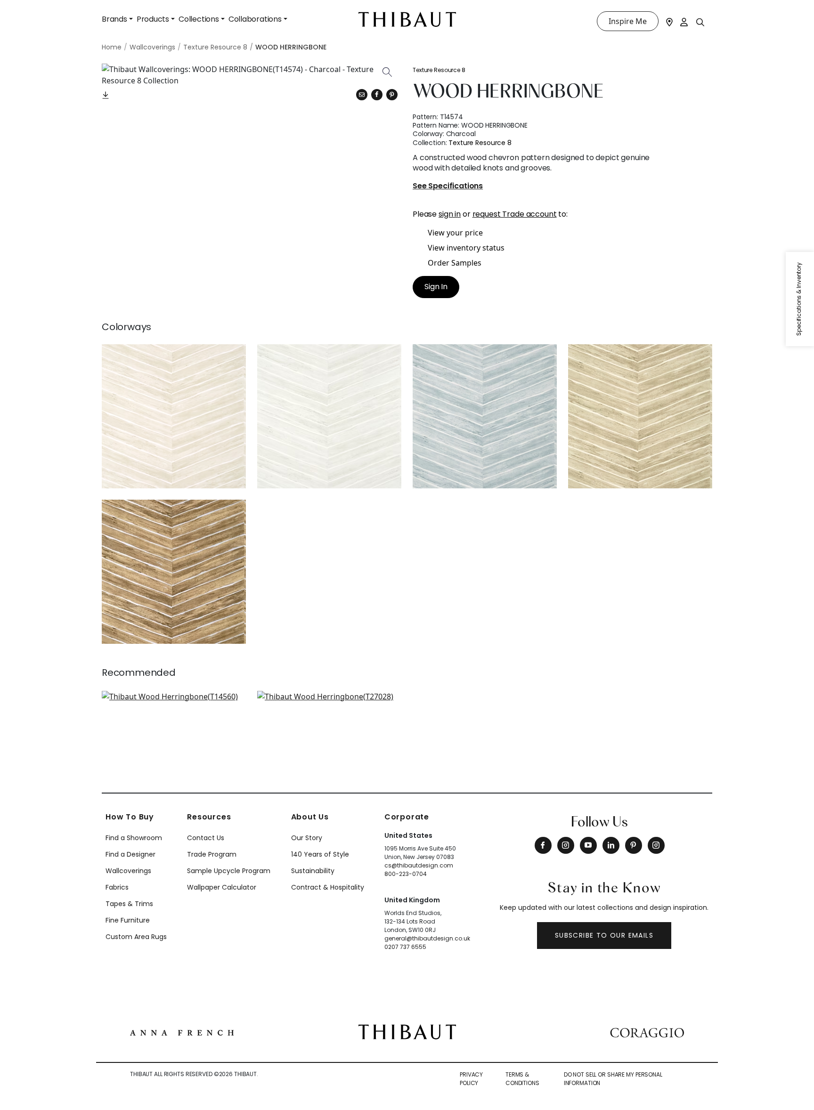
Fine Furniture (128, 920)
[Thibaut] (407, 1031)
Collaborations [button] (255, 19)
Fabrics (117, 887)
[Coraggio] (647, 1032)
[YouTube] (588, 845)
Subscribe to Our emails (604, 935)
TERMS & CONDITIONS (522, 1078)
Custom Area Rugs (136, 936)
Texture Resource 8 (439, 70)
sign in (450, 214)
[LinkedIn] (610, 845)
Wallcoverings (128, 870)
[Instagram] (565, 845)
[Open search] (700, 21)
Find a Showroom (134, 838)
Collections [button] (199, 19)
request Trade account (514, 214)
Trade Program (211, 854)
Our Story (306, 838)
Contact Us (205, 838)
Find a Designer (130, 854)
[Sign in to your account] (684, 21)
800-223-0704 (405, 874)
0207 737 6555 (405, 947)
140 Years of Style (320, 854)
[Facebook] (543, 845)
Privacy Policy (471, 1078)
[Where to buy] (669, 21)
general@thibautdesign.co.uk (427, 938)
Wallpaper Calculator (221, 887)
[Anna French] (182, 1032)
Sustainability (312, 870)
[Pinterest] (392, 94)
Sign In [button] (436, 286)
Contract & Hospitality (327, 887)
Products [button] (153, 19)
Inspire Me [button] (628, 21)
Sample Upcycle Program (228, 870)
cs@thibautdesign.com (418, 865)
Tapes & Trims (129, 903)
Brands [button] (114, 19)
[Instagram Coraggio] (656, 845)
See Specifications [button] (448, 186)
